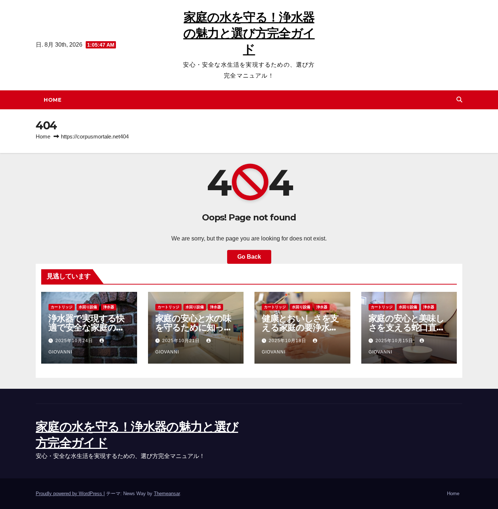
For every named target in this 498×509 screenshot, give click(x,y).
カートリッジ (62, 307)
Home (52, 100)
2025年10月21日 (181, 340)
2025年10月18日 (288, 340)
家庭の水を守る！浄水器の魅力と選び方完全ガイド (249, 33)
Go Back (249, 257)
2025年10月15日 (395, 340)
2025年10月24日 (74, 340)
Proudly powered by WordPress (70, 493)
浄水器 (108, 307)
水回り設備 (88, 307)
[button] (459, 100)
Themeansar (167, 493)
